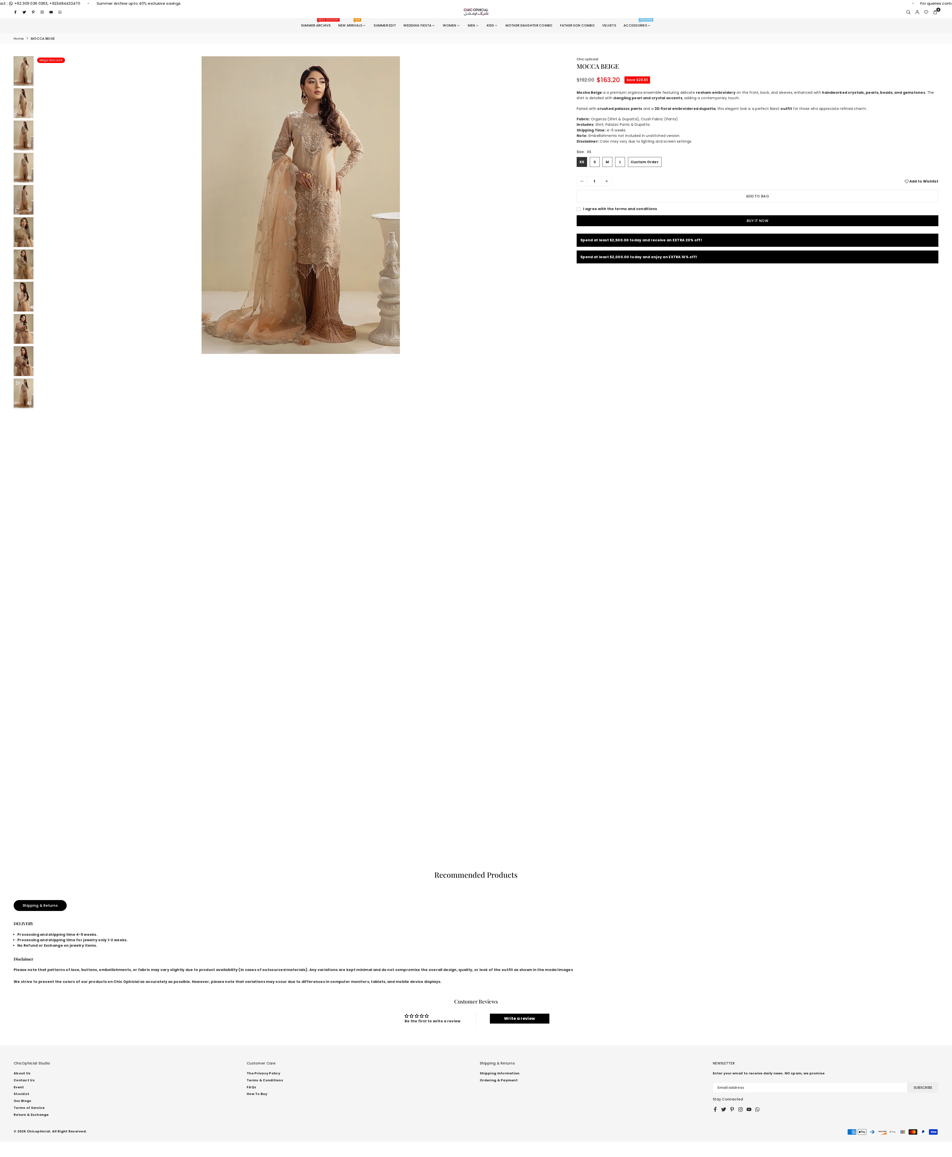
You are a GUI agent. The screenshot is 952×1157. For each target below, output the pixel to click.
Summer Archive (317, 23)
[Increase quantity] (607, 190)
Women (449, 25)
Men (471, 25)
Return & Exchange (31, 1114)
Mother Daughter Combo (529, 25)
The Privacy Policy (263, 1073)
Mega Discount (51, 60)
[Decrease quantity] (582, 190)
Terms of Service (29, 1107)
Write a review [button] (519, 1018)
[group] (300, 205)
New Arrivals (350, 23)
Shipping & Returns (40, 905)
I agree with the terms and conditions (619, 217)
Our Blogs (22, 1100)
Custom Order (645, 170)
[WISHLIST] (926, 12)
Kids (490, 25)
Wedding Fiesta (417, 25)
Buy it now (757, 229)
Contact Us (24, 1080)
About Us (22, 1073)
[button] (935, 12)
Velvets (609, 25)
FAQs (251, 1087)
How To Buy (257, 1094)
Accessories (638, 23)
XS (581, 170)
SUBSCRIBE (923, 1087)
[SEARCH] (908, 12)
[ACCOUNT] (917, 12)
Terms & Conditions (265, 1080)
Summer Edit (385, 25)
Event (19, 1087)
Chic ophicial (587, 59)
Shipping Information (500, 1073)
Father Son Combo (577, 25)
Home (19, 38)
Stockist (21, 1094)
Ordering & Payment (499, 1080)
